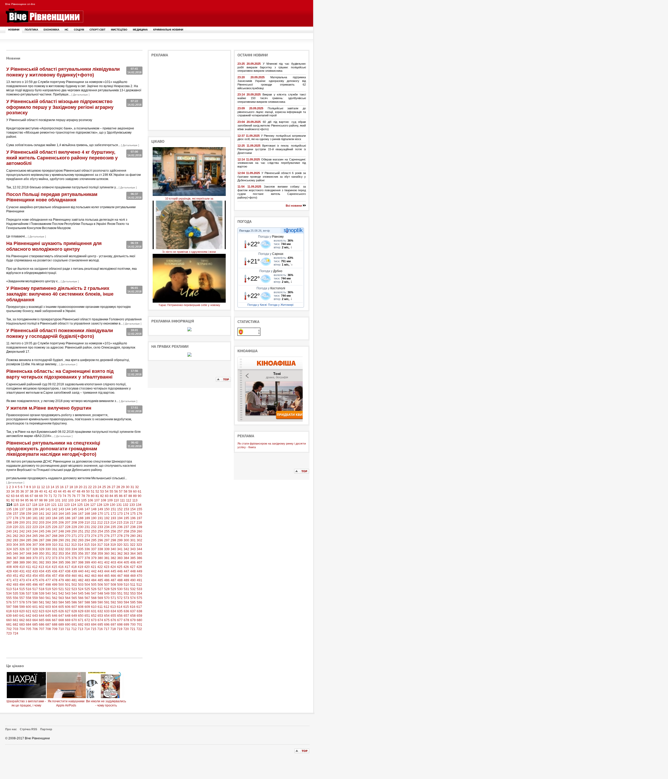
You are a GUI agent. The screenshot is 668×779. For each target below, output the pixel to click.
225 (48, 527)
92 (13, 500)
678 (126, 620)
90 (139, 496)
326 (22, 549)
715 (93, 629)
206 (61, 522)
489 (126, 580)
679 (133, 620)
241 (15, 531)
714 (87, 629)
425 (119, 567)
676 (113, 620)
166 (74, 514)
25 (104, 487)
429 (9, 571)
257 (120, 531)
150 (107, 509)
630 (87, 611)
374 (61, 558)
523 (74, 589)
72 (55, 496)
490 (133, 580)
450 (9, 576)
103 (71, 500)
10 (34, 487)
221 (22, 527)
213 (106, 522)
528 (107, 589)
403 (113, 562)
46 (69, 491)
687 (48, 624)
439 (74, 571)
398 (81, 562)
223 (35, 527)
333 (67, 549)
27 (113, 487)
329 (41, 549)
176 (139, 514)
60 (135, 491)
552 (126, 593)
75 (69, 496)
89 (135, 496)
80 (92, 496)
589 (94, 602)
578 (22, 602)
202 (35, 522)
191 (100, 518)
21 (85, 487)
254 (100, 531)
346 (15, 553)
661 (15, 620)
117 (28, 505)
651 (87, 616)
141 (48, 509)
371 (41, 558)
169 (94, 514)
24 (99, 487)
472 (15, 580)
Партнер (46, 729)
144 (67, 509)
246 (48, 531)
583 (54, 602)
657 (126, 616)
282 (9, 540)
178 (15, 518)
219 (9, 527)
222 (28, 527)
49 (83, 491)
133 (132, 505)
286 (35, 540)
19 (76, 487)
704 (22, 629)
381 (107, 558)
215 (119, 522)
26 (109, 487)
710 (61, 629)
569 (100, 598)
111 (122, 500)
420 (87, 567)
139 (35, 509)
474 (28, 580)
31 (132, 487)
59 (130, 491)
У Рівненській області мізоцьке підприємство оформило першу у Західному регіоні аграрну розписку (60, 107)
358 (94, 553)
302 (139, 540)
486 (107, 580)
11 (38, 487)
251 (81, 531)
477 (48, 580)
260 (139, 531)
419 (80, 567)
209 (81, 522)
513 (9, 589)
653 (100, 616)
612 (106, 607)
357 (87, 553)
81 (97, 496)
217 (132, 522)
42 (50, 491)
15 (57, 487)
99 (45, 500)
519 (48, 589)
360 (107, 553)
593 (120, 602)
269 (61, 536)
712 (74, 629)
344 (139, 549)
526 (94, 589)
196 (133, 518)
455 (41, 576)
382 (113, 558)
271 (74, 536)
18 (71, 487)
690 (67, 624)
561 (48, 598)
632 (100, 611)
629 (81, 611)
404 (120, 562)
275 (100, 536)
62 (8, 496)
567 (87, 598)
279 (126, 536)
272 (81, 536)
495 (28, 584)
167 (81, 514)
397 (74, 562)
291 (67, 540)
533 (139, 589)
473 (22, 580)
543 (67, 593)
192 (107, 518)
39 (36, 491)
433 (35, 571)
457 (54, 576)
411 (28, 567)
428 (139, 567)
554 (139, 593)
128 (99, 505)
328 (35, 549)
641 (22, 616)
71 (50, 496)
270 (67, 536)
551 (120, 593)
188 (81, 518)
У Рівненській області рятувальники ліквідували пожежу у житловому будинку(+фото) (63, 72)
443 (100, 571)
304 (15, 545)
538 (35, 593)
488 (120, 580)
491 (139, 580)
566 (81, 598)
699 (126, 624)
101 (58, 500)
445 (113, 571)
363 (126, 553)
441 (87, 571)
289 (54, 540)
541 (54, 593)
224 (41, 527)
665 (41, 620)
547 (94, 593)
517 (35, 589)
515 (22, 589)
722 (139, 629)
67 (31, 496)
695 (100, 624)
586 (74, 602)
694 (94, 624)
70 (45, 496)
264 (28, 536)
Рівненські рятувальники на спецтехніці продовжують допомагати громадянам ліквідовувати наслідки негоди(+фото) (53, 448)
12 (43, 487)
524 (81, 589)
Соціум (79, 29)
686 (41, 624)
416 (61, 567)
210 (87, 522)
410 (22, 567)
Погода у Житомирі (280, 304)
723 (9, 633)
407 (139, 562)
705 (28, 629)
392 (41, 562)
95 (27, 500)
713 (80, 629)
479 (61, 580)
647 (61, 616)
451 (15, 576)
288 (48, 540)
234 (107, 527)
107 (97, 500)
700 (133, 624)
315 (87, 545)
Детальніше (80, 94)
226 (54, 527)
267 (48, 536)
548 (100, 593)
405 (126, 562)
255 (107, 531)
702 (9, 629)
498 (48, 584)
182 (41, 518)
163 (54, 514)
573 (126, 598)
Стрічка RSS (28, 729)
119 (41, 505)
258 (126, 531)
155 (139, 509)
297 (107, 540)
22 (90, 487)
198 (9, 522)
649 (74, 616)
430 (15, 571)
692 (81, 624)
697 (113, 624)
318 (106, 545)
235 (113, 527)
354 (67, 553)
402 (107, 562)
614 (119, 607)
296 (100, 540)
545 (81, 593)
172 (113, 514)
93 (17, 500)
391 (35, 562)
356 (81, 553)
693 (87, 624)
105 (84, 500)
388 (15, 562)
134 (138, 505)
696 (107, 624)
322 (132, 545)
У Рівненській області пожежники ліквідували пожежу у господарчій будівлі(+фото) (59, 333)
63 (13, 496)
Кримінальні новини (168, 29)
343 (133, 549)
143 (61, 509)
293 (81, 540)
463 (94, 576)
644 (41, 616)
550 (113, 593)
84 (111, 496)
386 (139, 558)
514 (15, 589)
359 (100, 553)
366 (9, 558)
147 (87, 509)
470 (139, 576)
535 (15, 593)
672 (87, 620)
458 (61, 576)
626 (61, 611)
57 (121, 491)
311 (61, 545)
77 (78, 496)
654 (107, 616)
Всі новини (294, 205)
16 (62, 487)
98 (41, 500)
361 (113, 553)
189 (87, 518)
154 (133, 509)
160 (35, 514)
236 (120, 527)
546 (87, 593)
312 (67, 545)
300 (126, 540)
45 (64, 491)
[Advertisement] (216, 13)
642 (28, 616)
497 (41, 584)
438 (67, 571)
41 (45, 491)
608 (81, 607)
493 (15, 584)
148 (94, 509)
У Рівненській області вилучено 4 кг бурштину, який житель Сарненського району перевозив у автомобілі (62, 157)
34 (13, 491)
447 (126, 571)
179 (22, 518)
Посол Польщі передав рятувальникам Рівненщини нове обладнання (51, 197)
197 (139, 518)
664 (35, 620)
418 (74, 567)
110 (116, 500)
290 (61, 540)
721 (132, 629)
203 (41, 522)
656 (120, 616)
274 (94, 536)
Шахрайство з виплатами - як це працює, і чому (26, 703)
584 (61, 602)
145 (74, 509)
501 (67, 584)
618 (9, 611)
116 (22, 505)
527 (100, 589)
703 (15, 629)
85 (116, 496)
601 (35, 607)
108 (103, 500)
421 (93, 567)
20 (80, 487)
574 (133, 598)
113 (135, 500)
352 (54, 553)
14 (52, 487)
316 (93, 545)
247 (54, 531)
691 (74, 624)
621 (28, 611)
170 (100, 514)
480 (67, 580)
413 (41, 567)
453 (28, 576)
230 (81, 527)
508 (113, 584)
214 (113, 522)
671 (81, 620)
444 (107, 571)
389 (22, 562)
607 (74, 607)
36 (22, 491)
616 (132, 607)
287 (41, 540)
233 (100, 527)
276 (107, 536)
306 (28, 545)
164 (61, 514)
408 (9, 567)
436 (54, 571)
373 (54, 558)
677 (120, 620)
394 (54, 562)
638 (139, 611)
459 (67, 576)
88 (130, 496)
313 (74, 545)
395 (61, 562)
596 (139, 602)
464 (100, 576)
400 (94, 562)
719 (119, 629)
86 (121, 496)
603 (48, 607)
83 (107, 496)
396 (67, 562)
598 (15, 607)
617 (139, 607)
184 (54, 518)
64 (17, 496)
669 (67, 620)
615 (126, 607)
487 (113, 580)
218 (139, 522)
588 (87, 602)
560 (41, 598)
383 (120, 558)
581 (41, 602)
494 (22, 584)
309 (48, 545)
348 (28, 553)
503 (81, 584)
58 (125, 491)
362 (120, 553)
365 (139, 553)
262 (15, 536)
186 (67, 518)
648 (67, 616)
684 (28, 624)
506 (100, 584)
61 (139, 491)
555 (9, 598)
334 (74, 549)
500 (61, 584)
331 (54, 549)
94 (22, 500)
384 (126, 558)
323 (139, 545)
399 (87, 562)
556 (15, 598)
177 (9, 518)
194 (120, 518)
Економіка (51, 29)
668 (61, 620)
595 (133, 602)
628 (74, 611)
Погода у (271, 236)
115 (16, 505)
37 (27, 491)
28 (118, 487)
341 (120, 549)
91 (8, 500)
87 (125, 496)
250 (74, 531)
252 (87, 531)
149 (100, 509)
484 (94, 580)
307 (35, 545)
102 (64, 500)
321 (126, 545)
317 (100, 545)
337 (94, 549)
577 (15, 602)
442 (94, 571)
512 (139, 584)
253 (94, 531)
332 (61, 549)
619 (15, 611)
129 (106, 505)
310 (54, 545)
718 (113, 629)
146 (81, 509)
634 (113, 611)
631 (94, 611)
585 (67, 602)
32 (137, 487)
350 (41, 553)
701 (139, 624)
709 (54, 629)
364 (133, 553)
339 (107, 549)
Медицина (140, 29)
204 (48, 522)
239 (139, 527)
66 (27, 496)
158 (22, 514)
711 (67, 629)
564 (67, 598)
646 (54, 616)
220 (15, 527)
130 (112, 505)
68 (36, 496)
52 (97, 491)
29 (123, 487)
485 (100, 580)
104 (77, 500)
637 (133, 611)
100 (51, 500)
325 (15, 549)
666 (48, 620)
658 (133, 616)
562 (54, 598)
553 (133, 593)
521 (61, 589)
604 (54, 607)
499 (54, 584)
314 (80, 545)
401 (100, 562)
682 (15, 624)
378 (87, 558)
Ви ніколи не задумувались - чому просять (106, 703)
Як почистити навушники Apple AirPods (66, 703)
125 (80, 505)
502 (74, 584)
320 (119, 545)
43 (55, 491)
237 (126, 527)
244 (35, 531)
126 (86, 505)
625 (54, 611)
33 (8, 491)
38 (31, 491)
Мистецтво (119, 29)
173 (120, 514)
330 (48, 549)
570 (107, 598)
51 (92, 491)
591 (107, 602)
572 (120, 598)
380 (100, 558)
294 (87, 540)
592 (113, 602)
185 (61, 518)
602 (41, 607)
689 (61, 624)
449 (139, 571)
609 (87, 607)
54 (107, 491)
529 (113, 589)
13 (48, 487)
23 (95, 487)
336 (87, 549)
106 (90, 500)
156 (9, 514)
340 (113, 549)
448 (133, 571)
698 (120, 624)
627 (67, 611)
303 (9, 545)
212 (100, 522)
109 (110, 500)
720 (126, 629)
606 (67, 607)
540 (48, 593)
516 (28, 589)
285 (28, 540)
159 (28, 514)
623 (41, 611)
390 (28, 562)
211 (93, 522)
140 (41, 509)
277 (113, 536)
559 (35, 598)
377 (81, 558)
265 (35, 536)
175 (133, 514)
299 (120, 540)
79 (88, 496)
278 (120, 536)
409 (15, 567)
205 (54, 522)
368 (22, 558)
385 (133, 558)
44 (60, 491)
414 (48, 567)
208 (74, 522)
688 (54, 624)
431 (22, 571)
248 (61, 531)
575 (139, 598)
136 (15, 509)
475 (35, 580)
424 (113, 567)
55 (111, 491)
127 (93, 505)
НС (66, 29)
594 (126, 602)
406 (133, 562)
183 (48, 518)
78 (83, 496)
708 (48, 629)
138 (28, 509)
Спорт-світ (97, 29)
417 (67, 567)
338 (100, 549)
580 (35, 602)
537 (28, 593)
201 (28, 522)
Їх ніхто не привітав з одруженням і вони (189, 251)
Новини (13, 29)
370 (35, 558)
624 (48, 611)
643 (35, 616)
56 (116, 491)
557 (22, 598)
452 (22, 576)
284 (22, 540)
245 (41, 531)
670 (74, 620)
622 (35, 611)
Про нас (11, 729)
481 (74, 580)
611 (100, 607)
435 (48, 571)
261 (9, 536)
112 (128, 500)
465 (107, 576)
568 (94, 598)
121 (54, 505)
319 (113, 545)
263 (22, 536)
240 (9, 531)
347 (22, 553)
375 (67, 558)
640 (15, 616)
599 (22, 607)
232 (94, 527)
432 (28, 571)
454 (35, 576)
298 (113, 540)
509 (120, 584)
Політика (31, 29)
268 (54, 536)
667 (54, 620)
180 (28, 518)
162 (48, 514)
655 (113, 616)
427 (132, 567)
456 (48, 576)
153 (126, 509)
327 (28, 549)
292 (74, 540)
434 (41, 571)
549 (107, 593)
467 (120, 576)
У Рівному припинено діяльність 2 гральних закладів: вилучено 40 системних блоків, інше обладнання (60, 294)
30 (127, 487)
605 (61, 607)
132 (125, 505)
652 (94, 616)
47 (74, 491)
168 (87, 514)
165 (67, 514)
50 (88, 491)
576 (9, 602)
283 (15, 540)
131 (119, 505)
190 (94, 518)
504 (87, 584)
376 (74, 558)
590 (100, 602)
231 (87, 527)
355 (74, 553)
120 (47, 505)
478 (54, 580)
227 (61, 527)
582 (48, 602)
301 (133, 540)
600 (28, 607)
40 (41, 491)
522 (67, 589)
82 (102, 496)
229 (74, 527)
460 (74, 576)
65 (22, 496)
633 (107, 611)
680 (139, 620)
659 (139, 616)
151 (113, 509)
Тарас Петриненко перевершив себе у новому (189, 305)
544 (74, 593)
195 (126, 518)
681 (9, 624)
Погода (244, 230)
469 (133, 576)
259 (133, 531)
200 (22, 522)
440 (81, 571)
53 (102, 491)
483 (87, 580)
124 (73, 505)
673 (94, 620)
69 (41, 496)
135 (9, 509)
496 (35, 584)
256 (113, 531)
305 (22, 545)
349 (35, 553)
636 (126, 611)
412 (35, 567)
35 (17, 491)
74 (64, 496)
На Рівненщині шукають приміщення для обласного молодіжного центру (54, 246)
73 (60, 496)
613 (113, 607)
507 (107, 584)
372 (48, 558)
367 (15, 558)
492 (9, 584)
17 (66, 487)
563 (61, 598)
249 (67, 531)
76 (74, 496)
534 (9, 593)
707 (41, 629)
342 (126, 549)
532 (133, 589)
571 (113, 598)
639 (9, 616)
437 (61, 571)
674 (100, 620)
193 (113, 518)
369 (28, 558)
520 (54, 589)
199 (15, 522)
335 (81, 549)
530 (120, 589)
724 (15, 633)
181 (35, 518)
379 (94, 558)
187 (74, 518)
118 (34, 505)
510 (126, 584)
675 (107, 620)
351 (48, 553)
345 (9, 553)
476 (41, 580)
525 (87, 589)
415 (54, 567)
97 (36, 500)
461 (81, 576)
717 (106, 629)
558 (28, 598)
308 (41, 545)
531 (126, 589)
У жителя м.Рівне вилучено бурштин (48, 408)
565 (74, 598)
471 (9, 580)
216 (126, 522)
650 (81, 616)
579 (28, 602)
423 (106, 567)
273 (87, 536)
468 (126, 576)
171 (107, 514)
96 (31, 500)
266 (41, 536)
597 (9, 607)
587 (81, 602)
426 (126, 567)
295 (94, 540)
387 (9, 562)
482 (81, 580)
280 (133, 536)
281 (139, 536)
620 (22, 611)
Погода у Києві (257, 304)
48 (78, 491)
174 (126, 514)
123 (67, 505)
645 (48, 616)
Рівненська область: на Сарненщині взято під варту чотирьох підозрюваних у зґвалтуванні (60, 374)
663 (28, 620)
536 (22, 593)
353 (61, 553)
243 (28, 531)
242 (22, 531)
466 (113, 576)
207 (67, 522)
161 (41, 514)
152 (120, 509)
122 (60, 505)
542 (61, 593)
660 (9, 620)
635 (120, 611)
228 (67, 527)
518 (41, 589)
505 (94, 584)
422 (100, 567)
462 (87, 576)
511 (132, 584)
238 (133, 527)
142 (54, 509)
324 (9, 549)
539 (41, 593)
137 (22, 509)
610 (94, 607)
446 (120, 571)
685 (35, 624)
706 (35, 629)
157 (15, 514)
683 (22, 624)
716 (100, 629)
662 (22, 620)
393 (48, 562)
